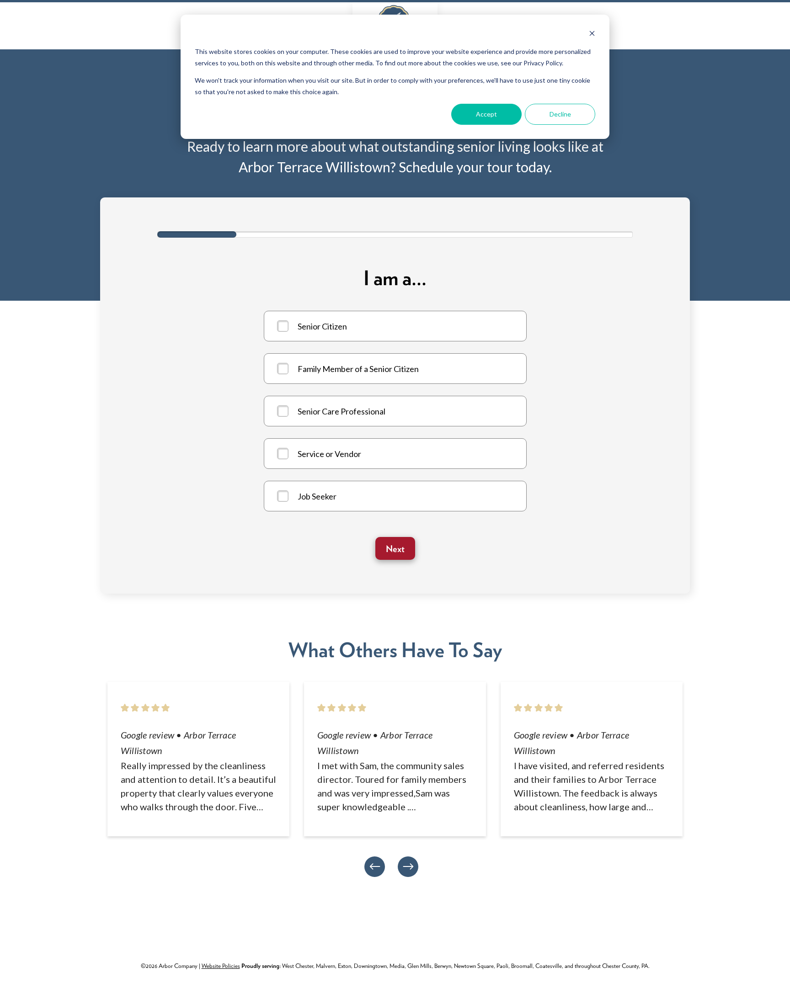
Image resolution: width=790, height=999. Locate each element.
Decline (560, 114)
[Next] (408, 866)
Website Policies (221, 965)
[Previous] (374, 866)
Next (395, 548)
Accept (486, 114)
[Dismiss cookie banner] (592, 34)
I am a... (395, 278)
